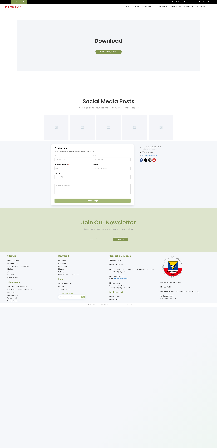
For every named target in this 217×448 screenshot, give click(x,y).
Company (96, 164)
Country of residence (61, 164)
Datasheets (62, 266)
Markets (187, 6)
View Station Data (65, 283)
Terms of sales (12, 298)
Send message (92, 201)
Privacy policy (12, 295)
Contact (206, 2)
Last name (96, 156)
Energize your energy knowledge (19, 289)
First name (58, 156)
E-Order (61, 286)
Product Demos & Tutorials (68, 275)
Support (197, 2)
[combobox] (73, 168)
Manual (61, 269)
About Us (10, 272)
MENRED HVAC (114, 299)
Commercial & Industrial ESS (169, 6)
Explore (199, 6)
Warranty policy (13, 301)
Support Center (64, 289)
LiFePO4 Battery (13, 260)
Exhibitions (11, 292)
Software (61, 272)
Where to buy (12, 278)
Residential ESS (148, 6)
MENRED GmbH (114, 297)
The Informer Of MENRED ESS (17, 286)
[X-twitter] (145, 160)
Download (187, 2)
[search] (83, 297)
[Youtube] (154, 160)
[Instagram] (150, 160)
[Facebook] (141, 160)
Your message (59, 182)
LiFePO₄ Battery (132, 6)
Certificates (62, 263)
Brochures (62, 260)
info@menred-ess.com (149, 156)
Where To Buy (176, 2)
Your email (58, 173)
